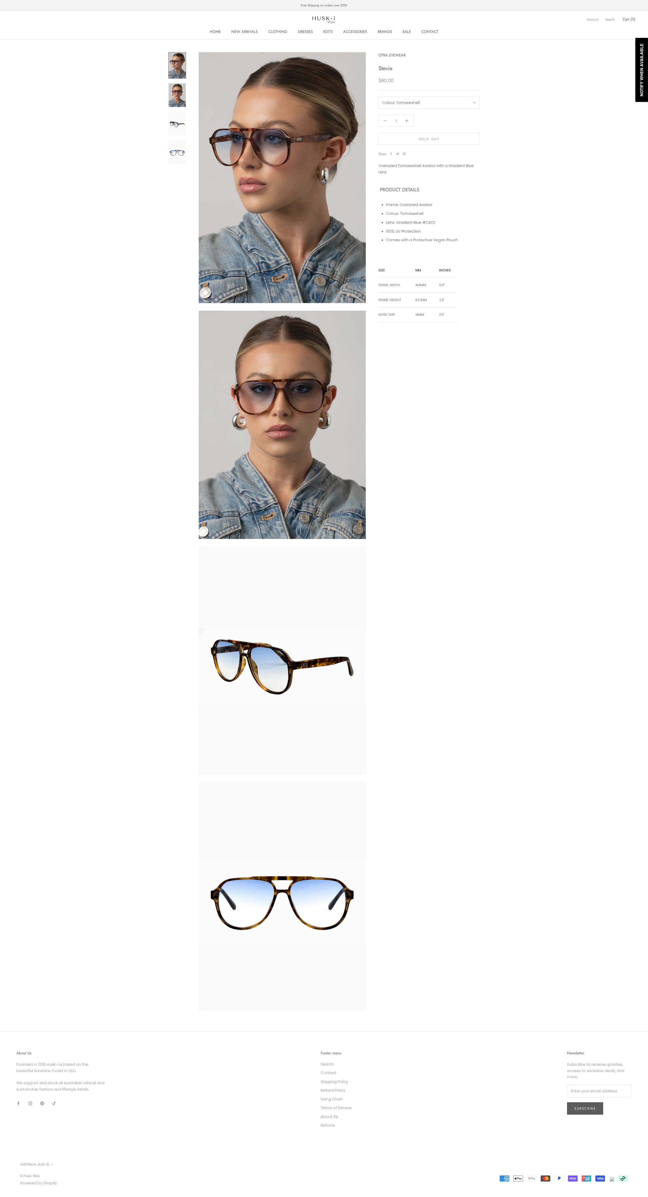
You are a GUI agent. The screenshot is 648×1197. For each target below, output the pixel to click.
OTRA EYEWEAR (392, 55)
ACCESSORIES (355, 31)
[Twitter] (397, 153)
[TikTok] (54, 1103)
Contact (328, 1072)
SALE (406, 31)
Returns (328, 1125)
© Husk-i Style (30, 1175)
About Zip (329, 1116)
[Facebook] (391, 153)
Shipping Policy (334, 1081)
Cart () (629, 19)
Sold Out (429, 139)
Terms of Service (336, 1107)
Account (592, 19)
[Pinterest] (404, 153)
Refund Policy (333, 1090)
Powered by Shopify (38, 1183)
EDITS (328, 31)
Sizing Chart (332, 1099)
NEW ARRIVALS (244, 31)
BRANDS (385, 31)
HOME (215, 31)
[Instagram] (30, 1103)
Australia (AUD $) (34, 1164)
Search (610, 19)
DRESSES (305, 31)
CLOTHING (277, 31)
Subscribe (585, 1108)
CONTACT (429, 31)
